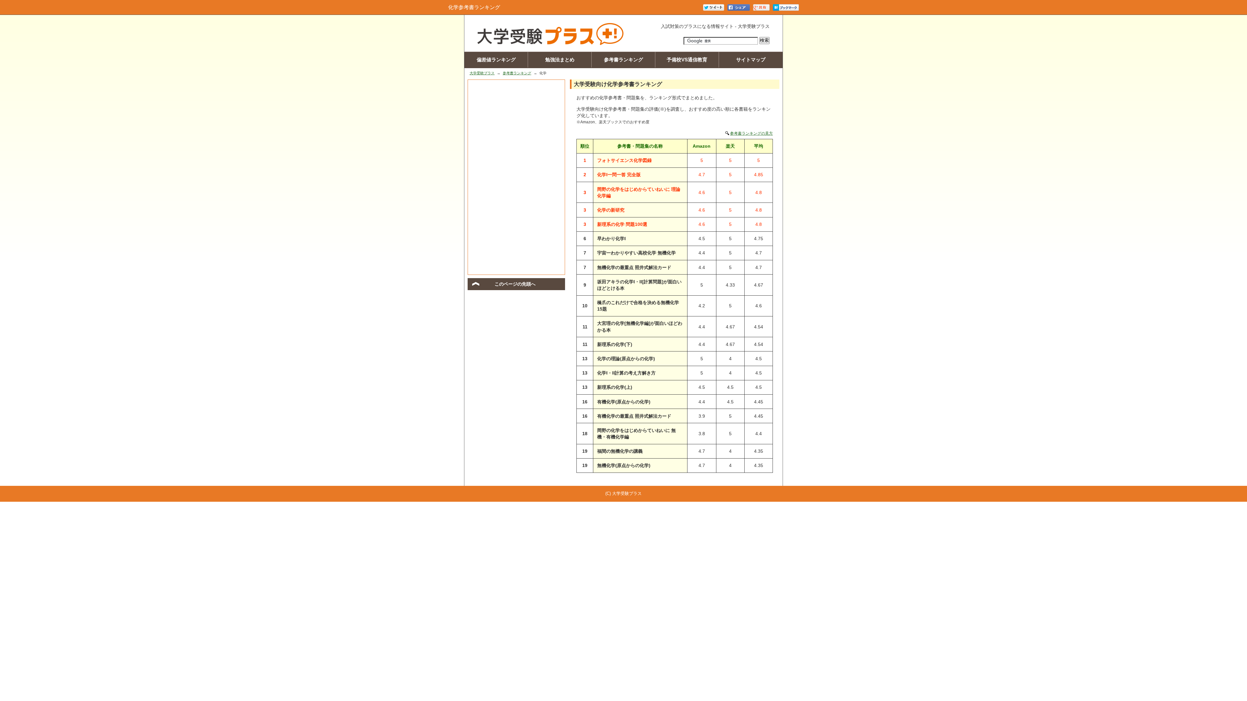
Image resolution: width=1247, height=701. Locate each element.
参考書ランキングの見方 (751, 133)
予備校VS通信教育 (687, 59)
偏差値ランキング (496, 59)
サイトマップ (750, 59)
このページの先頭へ (515, 284)
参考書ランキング (623, 59)
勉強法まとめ (559, 59)
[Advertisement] (516, 177)
